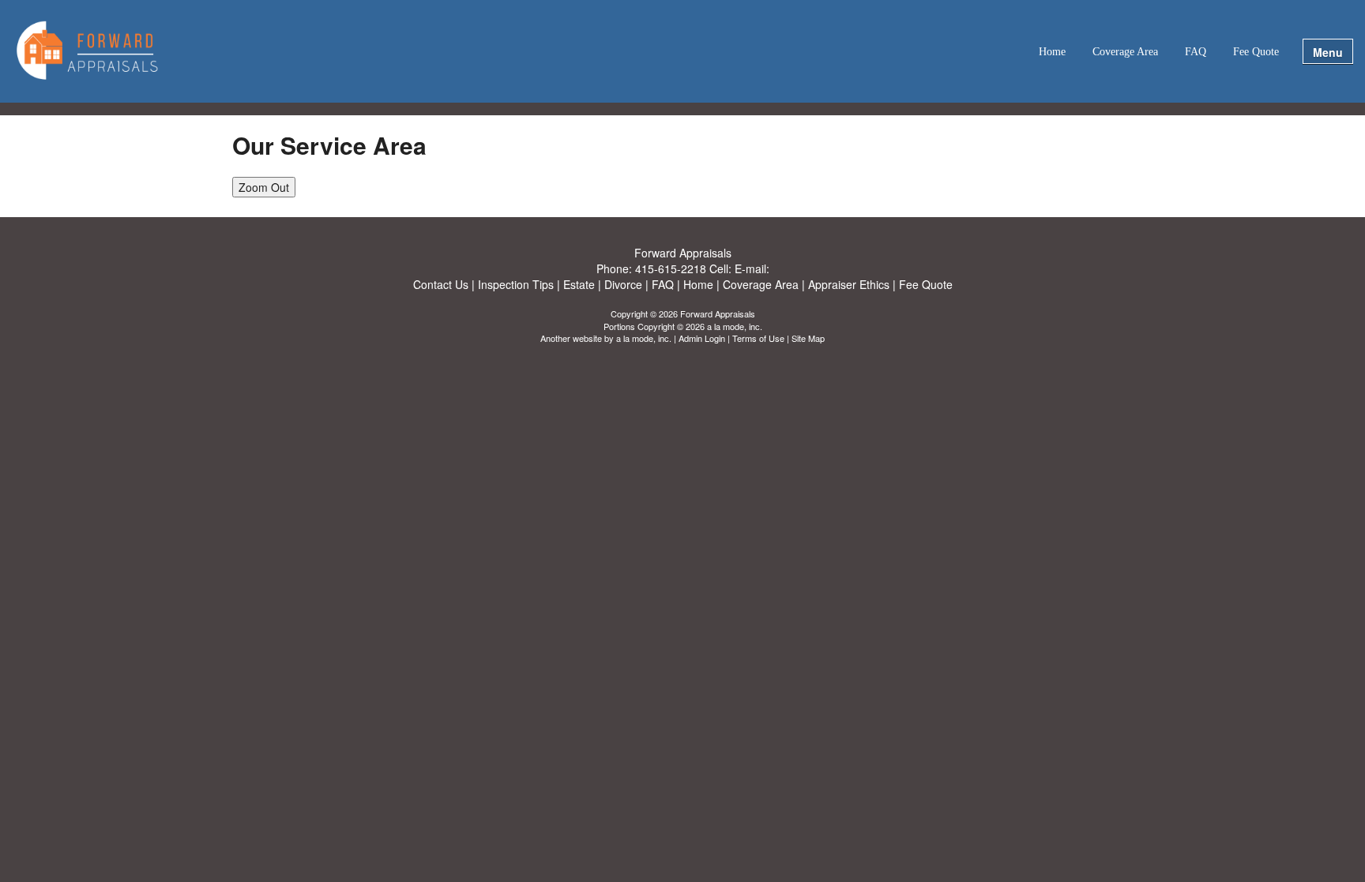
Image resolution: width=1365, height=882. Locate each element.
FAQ (1195, 52)
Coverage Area (1125, 52)
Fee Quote (1256, 52)
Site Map (808, 338)
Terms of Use (758, 338)
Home (1052, 52)
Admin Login (702, 338)
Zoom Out (264, 187)
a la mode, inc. (643, 338)
